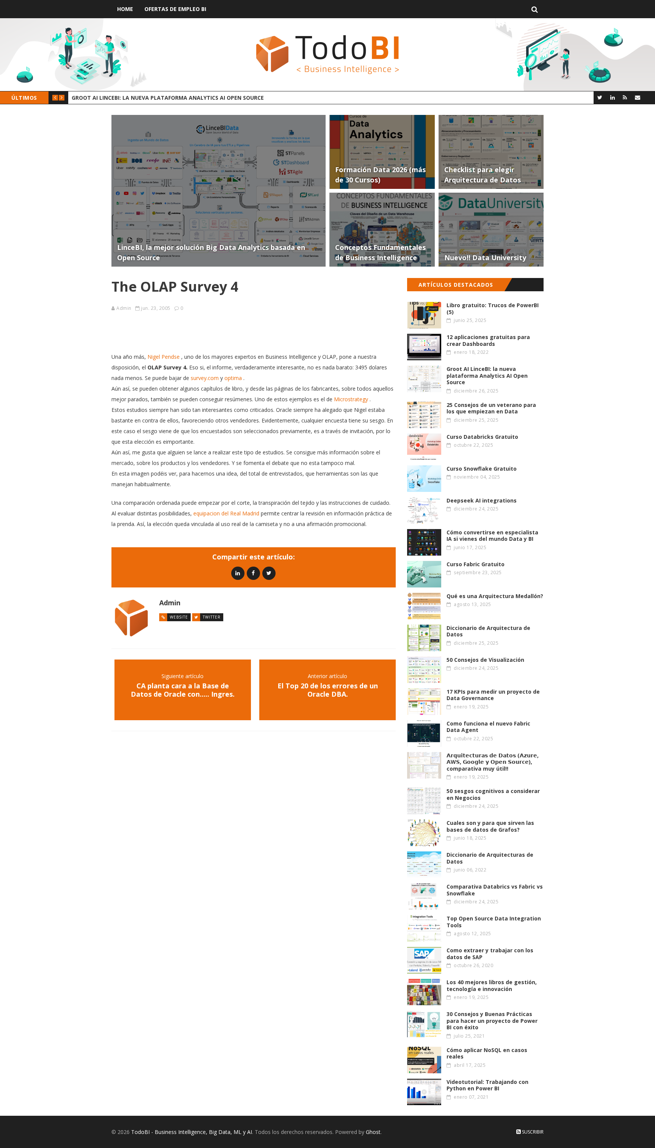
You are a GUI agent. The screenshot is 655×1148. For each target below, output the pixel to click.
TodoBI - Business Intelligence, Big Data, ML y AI (191, 1131)
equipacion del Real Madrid (226, 513)
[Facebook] (253, 572)
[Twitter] (600, 97)
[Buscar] (535, 9)
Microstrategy (351, 399)
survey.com (205, 378)
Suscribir (532, 1132)
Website (179, 617)
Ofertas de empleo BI (175, 9)
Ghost (373, 1131)
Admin (124, 308)
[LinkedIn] (612, 97)
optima (233, 378)
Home (125, 9)
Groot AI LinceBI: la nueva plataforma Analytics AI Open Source (168, 97)
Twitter (212, 617)
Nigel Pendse (163, 356)
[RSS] (625, 97)
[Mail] (637, 97)
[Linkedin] (237, 572)
